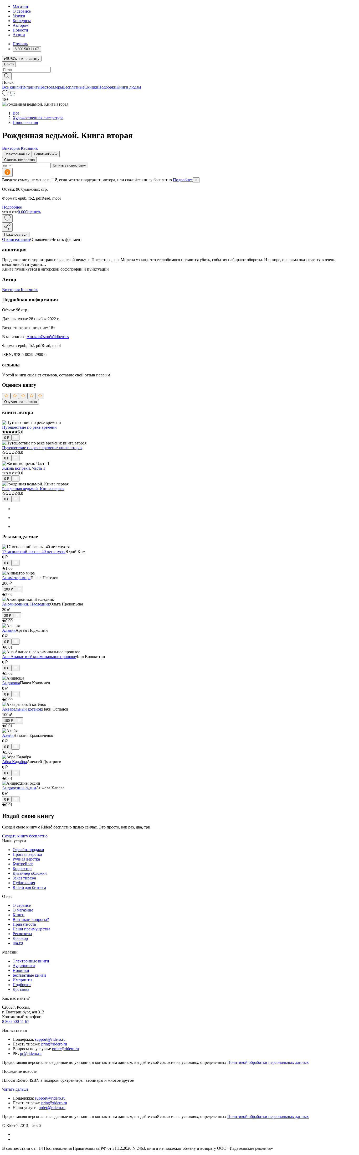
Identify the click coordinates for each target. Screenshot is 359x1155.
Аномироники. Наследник (26, 604)
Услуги (19, 16)
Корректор (22, 868)
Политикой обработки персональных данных (268, 1062)
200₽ (8, 589)
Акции (19, 35)
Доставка (21, 989)
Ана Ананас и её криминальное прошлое (39, 656)
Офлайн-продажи (28, 849)
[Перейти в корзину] (12, 94)
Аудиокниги (24, 966)
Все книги (11, 87)
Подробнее (183, 180)
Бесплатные (73, 87)
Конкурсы (22, 20)
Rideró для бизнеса (29, 887)
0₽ (6, 438)
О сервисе (22, 11)
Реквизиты (22, 933)
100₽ (8, 721)
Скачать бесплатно (19, 160)
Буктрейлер (23, 864)
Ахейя (7, 735)
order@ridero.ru (65, 1049)
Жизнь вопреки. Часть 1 (23, 468)
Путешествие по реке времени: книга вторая (42, 448)
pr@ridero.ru (31, 1053)
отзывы (23, 239)
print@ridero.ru (54, 1044)
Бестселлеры (51, 87)
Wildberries (59, 336)
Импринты (30, 87)
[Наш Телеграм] (15, 1139)
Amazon (34, 336)
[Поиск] (7, 76)
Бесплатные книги (29, 975)
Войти (9, 64)
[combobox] (179, 69)
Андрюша (11, 683)
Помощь (20, 44)
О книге (9, 239)
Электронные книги (31, 961)
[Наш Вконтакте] (15, 1134)
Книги (18, 915)
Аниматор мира (16, 578)
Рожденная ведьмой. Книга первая (33, 488)
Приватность (24, 924)
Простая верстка (27, 854)
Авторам (20, 25)
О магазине (23, 910)
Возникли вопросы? (31, 919)
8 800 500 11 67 (15, 1021)
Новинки (21, 970)
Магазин (20, 6)
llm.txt (18, 943)
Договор (20, 938)
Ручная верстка (26, 859)
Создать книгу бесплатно (25, 836)
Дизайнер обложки (30, 873)
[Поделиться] (7, 227)
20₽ (7, 616)
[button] (179, 76)
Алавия (9, 630)
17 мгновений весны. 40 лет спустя (33, 551)
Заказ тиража (24, 878)
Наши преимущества (31, 929)
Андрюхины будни (19, 788)
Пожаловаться (15, 234)
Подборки (107, 87)
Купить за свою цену (69, 165)
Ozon (45, 336)
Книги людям (128, 87)
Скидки (91, 87)
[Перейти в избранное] (5, 94)
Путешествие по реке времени (29, 427)
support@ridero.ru (50, 1039)
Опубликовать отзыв (20, 402)
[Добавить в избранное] (7, 218)
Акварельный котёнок (22, 709)
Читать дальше (15, 1089)
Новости (20, 30)
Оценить (33, 212)
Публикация (24, 883)
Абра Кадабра (14, 761)
